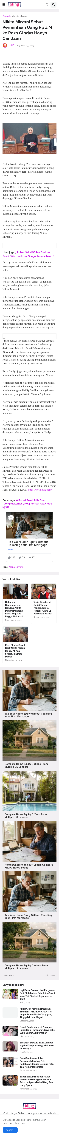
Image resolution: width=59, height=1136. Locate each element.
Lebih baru (9, 975)
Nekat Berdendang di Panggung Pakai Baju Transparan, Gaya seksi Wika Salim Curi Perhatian (37, 1030)
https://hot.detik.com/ (40, 489)
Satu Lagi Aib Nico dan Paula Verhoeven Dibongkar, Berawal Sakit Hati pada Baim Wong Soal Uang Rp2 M (36, 1081)
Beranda (7, 16)
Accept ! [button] (10, 1130)
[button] (4, 4)
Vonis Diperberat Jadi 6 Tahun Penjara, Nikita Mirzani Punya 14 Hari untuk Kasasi (43, 608)
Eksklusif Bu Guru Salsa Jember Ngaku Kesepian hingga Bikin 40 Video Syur (37, 1045)
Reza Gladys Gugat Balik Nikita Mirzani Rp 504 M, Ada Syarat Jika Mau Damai (15, 651)
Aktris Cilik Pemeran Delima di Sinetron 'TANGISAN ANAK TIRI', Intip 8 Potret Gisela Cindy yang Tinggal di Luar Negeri (36, 1013)
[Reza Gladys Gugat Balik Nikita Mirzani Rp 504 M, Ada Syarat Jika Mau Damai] (15, 634)
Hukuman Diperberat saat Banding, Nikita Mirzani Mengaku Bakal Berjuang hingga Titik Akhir (14, 609)
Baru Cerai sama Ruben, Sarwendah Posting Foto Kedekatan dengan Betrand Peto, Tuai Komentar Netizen (37, 1062)
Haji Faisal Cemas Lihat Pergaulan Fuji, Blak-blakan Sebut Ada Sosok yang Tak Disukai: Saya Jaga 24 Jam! (37, 994)
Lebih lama (49, 975)
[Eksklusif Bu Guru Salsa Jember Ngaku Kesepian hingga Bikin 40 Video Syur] (10, 1046)
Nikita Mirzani (20, 16)
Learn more (21, 1123)
